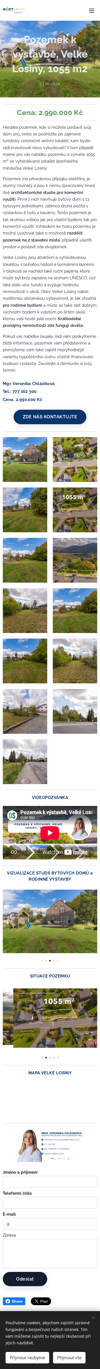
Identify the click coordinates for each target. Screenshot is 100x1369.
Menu (91, 10)
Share (17, 1301)
